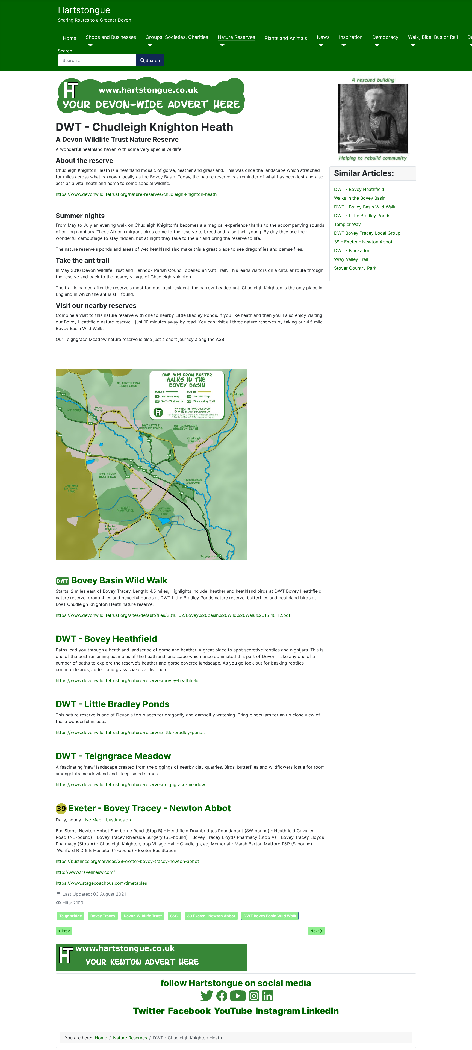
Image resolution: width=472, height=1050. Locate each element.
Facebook (189, 1010)
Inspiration (351, 37)
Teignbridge (70, 915)
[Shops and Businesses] (89, 45)
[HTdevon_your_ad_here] (151, 95)
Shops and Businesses (111, 37)
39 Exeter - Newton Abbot (211, 915)
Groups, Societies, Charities (177, 37)
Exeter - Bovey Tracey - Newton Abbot (150, 808)
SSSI (174, 915)
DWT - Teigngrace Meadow (113, 756)
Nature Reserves (236, 37)
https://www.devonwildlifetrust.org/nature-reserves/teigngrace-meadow (130, 784)
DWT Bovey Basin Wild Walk (270, 915)
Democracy (385, 37)
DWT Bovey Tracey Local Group (367, 233)
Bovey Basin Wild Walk (119, 580)
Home (69, 38)
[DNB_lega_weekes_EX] (372, 118)
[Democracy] (375, 45)
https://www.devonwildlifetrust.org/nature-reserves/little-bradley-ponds (130, 732)
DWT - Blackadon (352, 250)
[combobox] (97, 60)
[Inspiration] (342, 45)
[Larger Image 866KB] (151, 464)
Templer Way (347, 224)
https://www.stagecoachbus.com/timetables (101, 883)
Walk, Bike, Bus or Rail (433, 37)
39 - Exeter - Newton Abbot (363, 241)
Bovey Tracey (102, 915)
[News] (320, 45)
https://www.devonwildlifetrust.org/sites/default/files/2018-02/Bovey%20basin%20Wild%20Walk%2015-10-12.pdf (173, 615)
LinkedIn (320, 1010)
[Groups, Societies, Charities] (149, 45)
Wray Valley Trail (351, 259)
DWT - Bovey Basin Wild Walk (365, 207)
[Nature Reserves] (221, 45)
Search (65, 51)
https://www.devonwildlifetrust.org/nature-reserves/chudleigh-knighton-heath (136, 194)
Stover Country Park (355, 268)
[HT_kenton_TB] (151, 957)
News (323, 37)
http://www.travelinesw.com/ (85, 872)
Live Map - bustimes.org (107, 819)
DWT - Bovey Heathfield (106, 638)
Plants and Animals (286, 38)
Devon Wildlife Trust (143, 915)
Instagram (277, 1010)
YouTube (233, 1010)
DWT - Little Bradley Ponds (113, 704)
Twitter (149, 1010)
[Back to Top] (462, 1040)
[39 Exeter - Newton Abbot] (61, 808)
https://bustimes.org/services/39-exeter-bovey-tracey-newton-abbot (127, 861)
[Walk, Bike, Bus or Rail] (411, 45)
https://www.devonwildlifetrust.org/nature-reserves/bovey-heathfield (127, 680)
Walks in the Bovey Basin (359, 198)
